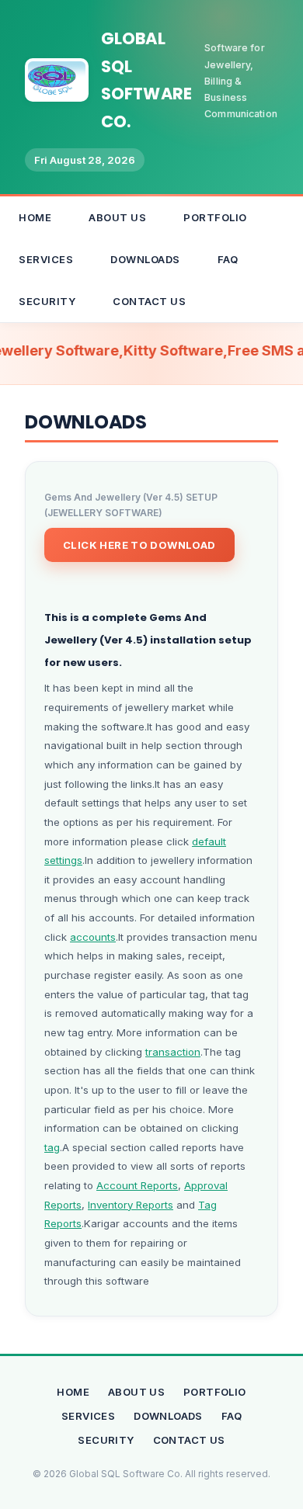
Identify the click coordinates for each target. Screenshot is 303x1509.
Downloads (145, 259)
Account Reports (137, 1185)
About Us (117, 217)
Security (47, 301)
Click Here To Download (139, 545)
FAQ (228, 259)
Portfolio (215, 217)
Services (46, 259)
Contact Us (149, 301)
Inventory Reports (130, 1205)
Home (35, 217)
